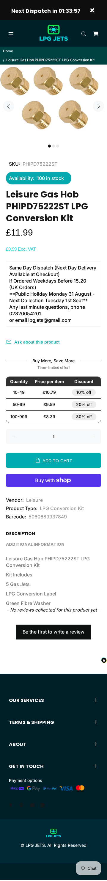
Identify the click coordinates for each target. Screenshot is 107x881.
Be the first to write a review (53, 632)
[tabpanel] (53, 103)
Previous (8, 106)
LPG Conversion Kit (62, 508)
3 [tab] (57, 146)
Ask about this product (37, 341)
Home (8, 51)
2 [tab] (53, 146)
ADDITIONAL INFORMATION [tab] (35, 544)
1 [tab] (49, 146)
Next (98, 106)
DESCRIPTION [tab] (20, 534)
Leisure (34, 500)
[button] (53, 629)
